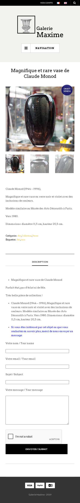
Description (40, 261)
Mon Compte (46, 3)
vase (23, 239)
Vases (35, 235)
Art (19, 235)
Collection (27, 235)
